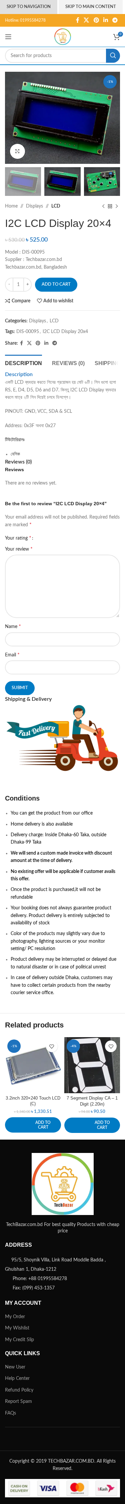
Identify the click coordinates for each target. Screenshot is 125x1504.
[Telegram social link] (115, 20)
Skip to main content (90, 7)
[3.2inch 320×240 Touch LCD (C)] (33, 1065)
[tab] (23, 362)
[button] (33, 1125)
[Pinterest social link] (96, 20)
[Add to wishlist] (52, 1046)
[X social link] (86, 20)
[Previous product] (103, 206)
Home (11, 206)
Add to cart (56, 284)
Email (12, 654)
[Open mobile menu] (8, 36)
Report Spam (18, 1401)
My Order (15, 1316)
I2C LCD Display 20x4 (65, 331)
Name (13, 626)
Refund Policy (19, 1390)
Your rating (18, 538)
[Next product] (116, 206)
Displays (34, 206)
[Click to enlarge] (17, 151)
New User (15, 1367)
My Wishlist (17, 1328)
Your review (19, 549)
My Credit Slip (19, 1339)
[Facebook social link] (77, 20)
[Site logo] (62, 36)
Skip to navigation (29, 7)
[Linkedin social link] (105, 20)
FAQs (10, 1413)
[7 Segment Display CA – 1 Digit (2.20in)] (92, 1065)
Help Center (17, 1378)
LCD (55, 206)
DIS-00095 (27, 331)
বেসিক (15, 454)
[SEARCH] (113, 56)
